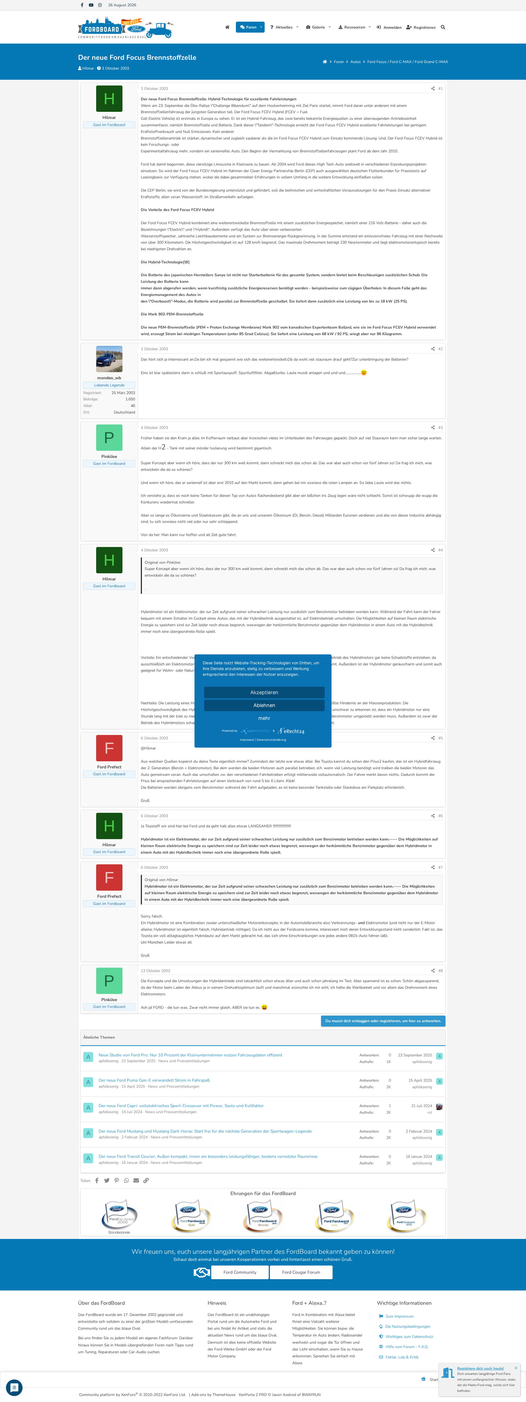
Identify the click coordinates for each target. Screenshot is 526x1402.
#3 (440, 427)
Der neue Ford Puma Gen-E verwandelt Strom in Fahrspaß (154, 1080)
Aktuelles (284, 27)
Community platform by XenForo (132, 1394)
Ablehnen (264, 705)
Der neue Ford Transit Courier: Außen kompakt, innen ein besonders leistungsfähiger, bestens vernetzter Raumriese (208, 1156)
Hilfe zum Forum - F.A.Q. (406, 1346)
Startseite (228, 27)
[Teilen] (432, 89)
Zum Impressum (399, 1316)
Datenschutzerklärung (271, 739)
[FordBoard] (423, 1380)
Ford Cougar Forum (301, 1272)
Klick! (290, 780)
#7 (440, 867)
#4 (440, 550)
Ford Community (240, 1272)
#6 (440, 816)
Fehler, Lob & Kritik (402, 1357)
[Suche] (443, 27)
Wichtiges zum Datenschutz (409, 1336)
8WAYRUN (311, 1394)
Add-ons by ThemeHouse (213, 1394)
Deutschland (124, 412)
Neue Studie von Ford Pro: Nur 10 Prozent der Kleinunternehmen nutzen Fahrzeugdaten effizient (190, 1055)
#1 (440, 88)
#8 (440, 970)
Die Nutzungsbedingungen (407, 1326)
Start (434, 1379)
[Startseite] (325, 62)
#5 (440, 738)
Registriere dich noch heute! (480, 1368)
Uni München (152, 942)
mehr (264, 718)
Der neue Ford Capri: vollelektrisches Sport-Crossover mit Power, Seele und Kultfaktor (181, 1106)
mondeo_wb (109, 378)
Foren (251, 27)
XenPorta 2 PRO (253, 1394)
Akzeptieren (264, 692)
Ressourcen (354, 27)
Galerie (318, 27)
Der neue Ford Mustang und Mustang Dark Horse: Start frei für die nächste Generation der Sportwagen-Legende (205, 1131)
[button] (261, 27)
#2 (440, 349)
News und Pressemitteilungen (184, 1061)
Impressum (247, 739)
